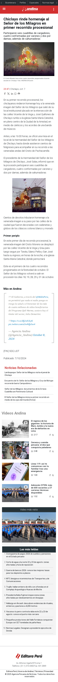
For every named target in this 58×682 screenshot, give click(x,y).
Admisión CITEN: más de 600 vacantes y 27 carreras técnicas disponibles (41, 489)
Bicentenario (10, 3)
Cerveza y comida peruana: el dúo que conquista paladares (41, 445)
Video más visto (29, 509)
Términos (39, 671)
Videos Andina (14, 413)
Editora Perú (11, 671)
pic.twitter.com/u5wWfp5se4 (21, 324)
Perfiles (23, 3)
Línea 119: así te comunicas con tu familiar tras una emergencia (40, 467)
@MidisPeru (42, 297)
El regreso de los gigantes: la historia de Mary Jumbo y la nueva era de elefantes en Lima (42, 426)
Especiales (34, 3)
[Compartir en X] (53, 434)
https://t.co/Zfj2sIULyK (22, 321)
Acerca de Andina (25, 671)
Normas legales (49, 3)
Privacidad (48, 671)
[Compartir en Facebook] (50, 434)
